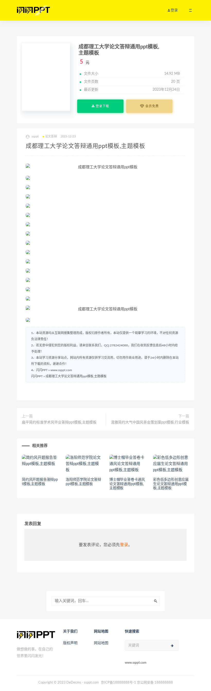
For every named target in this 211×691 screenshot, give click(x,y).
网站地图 (101, 643)
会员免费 (151, 106)
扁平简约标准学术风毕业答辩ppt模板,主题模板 (59, 422)
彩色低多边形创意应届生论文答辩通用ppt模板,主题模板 (171, 484)
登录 (124, 545)
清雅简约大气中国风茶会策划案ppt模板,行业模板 (150, 422)
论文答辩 (51, 136)
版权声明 (70, 643)
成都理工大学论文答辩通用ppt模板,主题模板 (76, 376)
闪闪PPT (37, 376)
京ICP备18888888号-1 (118, 682)
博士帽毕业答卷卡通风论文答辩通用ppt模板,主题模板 (127, 484)
